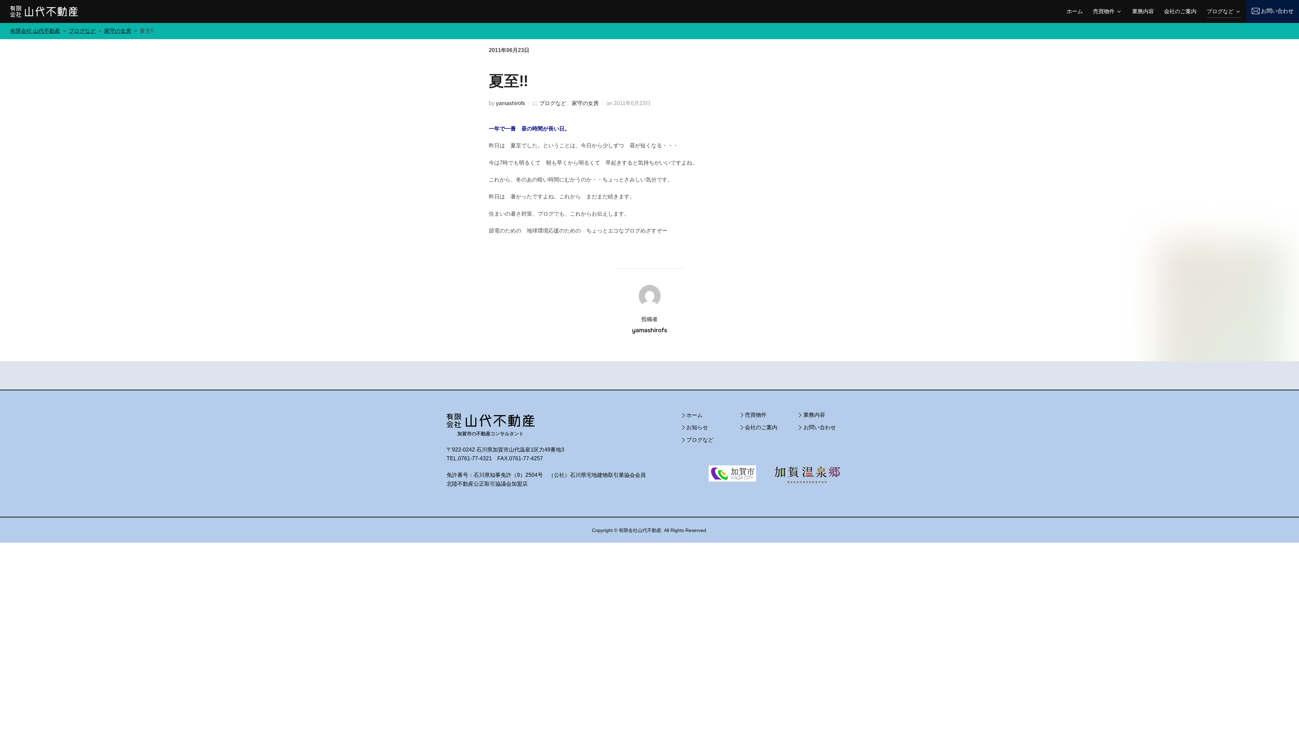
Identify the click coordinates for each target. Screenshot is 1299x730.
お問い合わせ (1277, 11)
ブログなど (1220, 11)
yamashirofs (510, 103)
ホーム (1075, 11)
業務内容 (1143, 11)
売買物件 (1104, 11)
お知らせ (697, 427)
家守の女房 (585, 103)
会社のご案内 (1180, 11)
